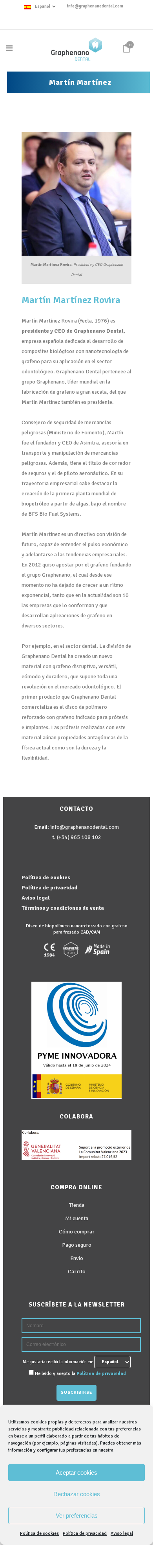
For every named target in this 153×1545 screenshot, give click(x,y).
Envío (76, 1258)
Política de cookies (39, 1533)
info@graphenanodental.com (95, 6)
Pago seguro (76, 1245)
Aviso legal (122, 1533)
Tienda (76, 1205)
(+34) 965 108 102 (79, 837)
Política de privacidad (85, 1533)
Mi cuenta (76, 1218)
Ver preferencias (77, 1515)
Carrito (77, 1271)
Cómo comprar (77, 1231)
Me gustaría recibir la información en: (58, 1361)
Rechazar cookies (76, 1494)
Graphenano (89, 331)
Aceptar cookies (76, 1472)
